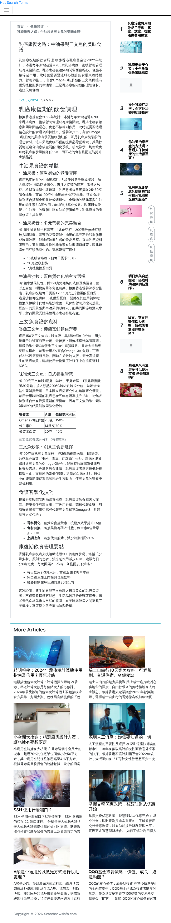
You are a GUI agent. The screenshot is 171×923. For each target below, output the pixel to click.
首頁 (20, 26)
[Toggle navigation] (7, 10)
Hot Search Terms (14, 2)
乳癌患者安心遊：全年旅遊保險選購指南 (138, 69)
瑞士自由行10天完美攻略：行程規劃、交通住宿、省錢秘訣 (120, 673)
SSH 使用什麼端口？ (33, 809)
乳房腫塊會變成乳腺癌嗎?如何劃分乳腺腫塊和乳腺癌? (139, 193)
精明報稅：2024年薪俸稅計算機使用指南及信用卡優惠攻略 (48, 673)
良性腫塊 (151, 253)
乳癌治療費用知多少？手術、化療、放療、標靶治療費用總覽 (139, 29)
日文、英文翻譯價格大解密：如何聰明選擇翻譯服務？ (138, 325)
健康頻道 (37, 26)
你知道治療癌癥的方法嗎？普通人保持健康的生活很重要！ (138, 150)
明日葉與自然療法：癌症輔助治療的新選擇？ (138, 282)
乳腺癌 (151, 234)
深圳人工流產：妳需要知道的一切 (120, 737)
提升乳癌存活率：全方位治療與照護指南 (138, 108)
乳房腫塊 (151, 215)
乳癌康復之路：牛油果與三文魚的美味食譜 (48, 31)
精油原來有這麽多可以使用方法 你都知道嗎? (138, 371)
